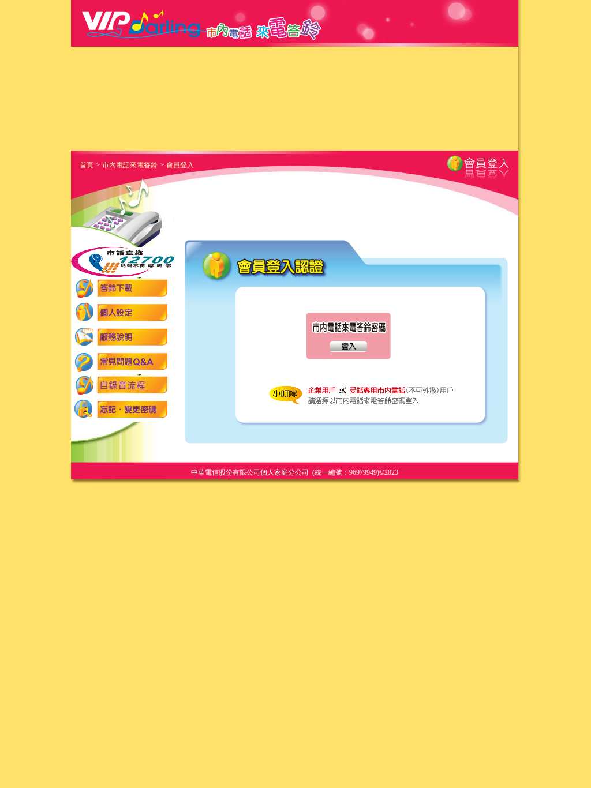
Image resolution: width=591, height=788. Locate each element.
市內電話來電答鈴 (130, 165)
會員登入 (180, 165)
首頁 (86, 165)
